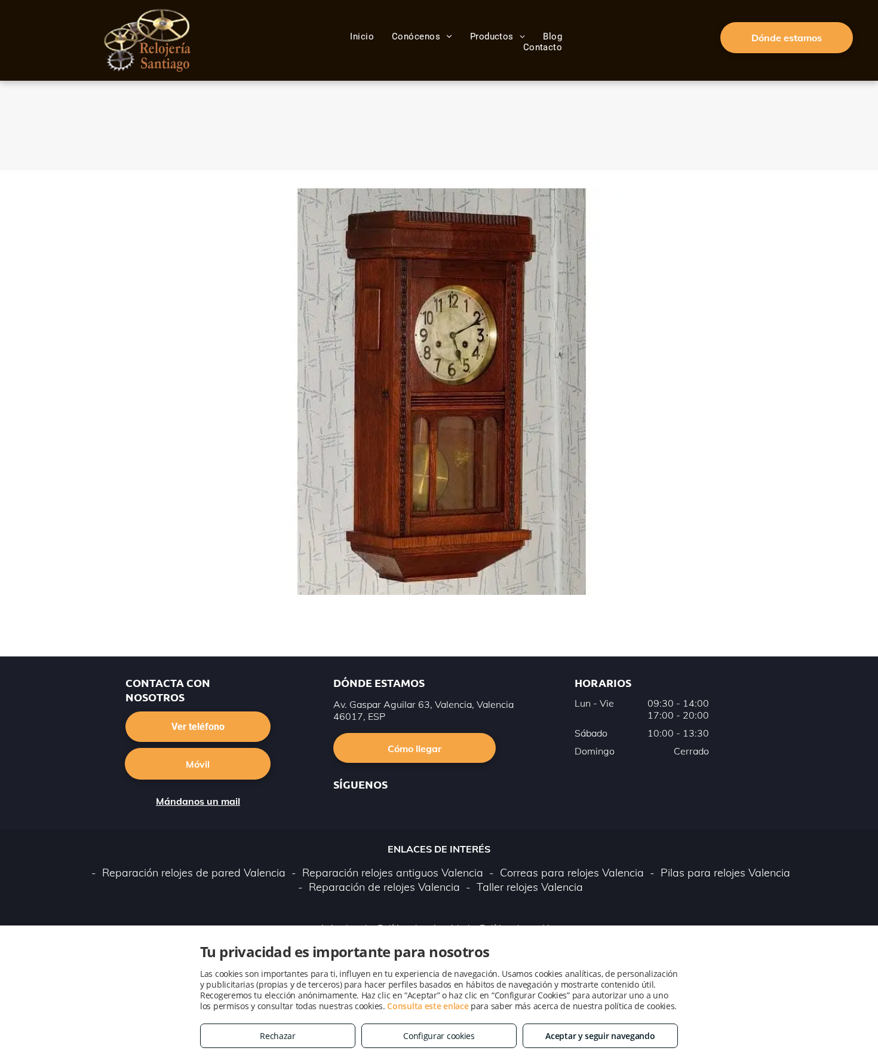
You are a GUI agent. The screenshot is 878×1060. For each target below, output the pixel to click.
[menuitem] (362, 36)
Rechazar (278, 1035)
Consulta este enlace (427, 1006)
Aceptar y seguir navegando (600, 1035)
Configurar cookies (439, 1035)
